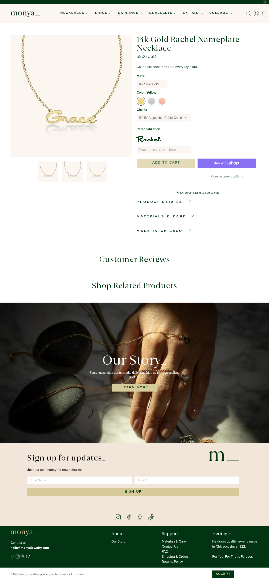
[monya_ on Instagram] (18, 557)
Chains (142, 110)
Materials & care (161, 216)
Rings (101, 13)
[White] (151, 101)
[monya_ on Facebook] (13, 557)
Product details (160, 202)
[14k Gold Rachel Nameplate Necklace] (71, 96)
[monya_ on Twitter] (28, 557)
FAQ (165, 551)
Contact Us (170, 546)
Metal (141, 76)
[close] (265, 2)
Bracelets (161, 13)
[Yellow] (141, 101)
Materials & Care (174, 541)
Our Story (118, 541)
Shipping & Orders (175, 557)
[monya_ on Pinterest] (23, 557)
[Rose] (162, 101)
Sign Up (133, 492)
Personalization (148, 129)
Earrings (128, 13)
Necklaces (72, 13)
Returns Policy (172, 562)
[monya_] (26, 13)
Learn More (134, 387)
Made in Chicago (160, 231)
